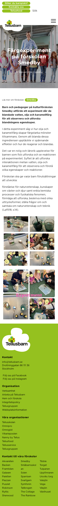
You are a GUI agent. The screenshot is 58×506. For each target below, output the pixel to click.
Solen (24, 473)
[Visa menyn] (53, 21)
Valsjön (44, 480)
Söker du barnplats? (16, 3)
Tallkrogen (26, 488)
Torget (43, 465)
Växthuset (45, 492)
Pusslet (6, 484)
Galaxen (6, 473)
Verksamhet (8, 391)
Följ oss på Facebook (14, 375)
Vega (42, 484)
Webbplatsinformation (14, 410)
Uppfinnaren (46, 473)
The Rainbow (28, 495)
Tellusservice (9, 445)
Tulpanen (45, 469)
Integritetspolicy (11, 402)
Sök (34, 11)
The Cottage (27, 492)
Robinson (7, 488)
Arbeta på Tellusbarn (13, 395)
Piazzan (6, 480)
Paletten (6, 476)
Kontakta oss (16, 7)
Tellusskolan (8, 422)
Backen (6, 465)
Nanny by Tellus (11, 437)
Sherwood (7, 495)
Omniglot (7, 430)
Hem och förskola (11, 398)
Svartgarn (26, 480)
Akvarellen (8, 461)
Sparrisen (26, 476)
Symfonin (26, 484)
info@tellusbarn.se (12, 362)
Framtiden (8, 469)
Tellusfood (16, 11)
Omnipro (7, 426)
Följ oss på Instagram (15, 379)
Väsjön (43, 488)
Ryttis (5, 492)
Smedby (31, 100)
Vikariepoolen (9, 434)
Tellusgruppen (10, 406)
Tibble (43, 461)
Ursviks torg (46, 476)
